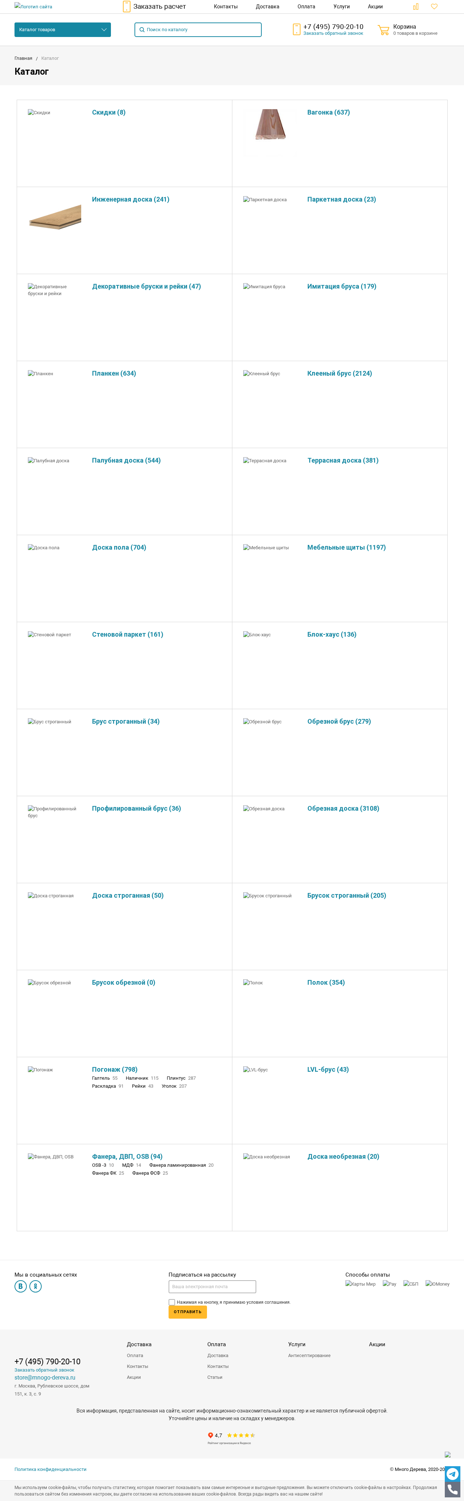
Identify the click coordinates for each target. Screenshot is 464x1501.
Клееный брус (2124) (339, 373)
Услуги (297, 1344)
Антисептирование (309, 1355)
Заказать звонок (333, 33)
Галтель (104, 1078)
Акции (134, 1377)
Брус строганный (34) (126, 721)
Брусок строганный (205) (346, 895)
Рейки (142, 1086)
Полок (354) (326, 982)
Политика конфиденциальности (50, 1469)
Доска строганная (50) (128, 895)
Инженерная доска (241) (131, 199)
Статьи (215, 1377)
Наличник (142, 1078)
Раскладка (108, 1086)
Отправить (188, 1312)
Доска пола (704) (119, 547)
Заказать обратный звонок (44, 1370)
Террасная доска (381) (343, 460)
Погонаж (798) (115, 1069)
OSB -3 (103, 1165)
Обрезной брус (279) (339, 721)
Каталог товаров (37, 29)
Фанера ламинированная (181, 1165)
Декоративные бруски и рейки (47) (146, 286)
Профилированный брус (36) (136, 808)
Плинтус (181, 1078)
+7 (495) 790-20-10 (333, 27)
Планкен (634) (114, 373)
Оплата (135, 1355)
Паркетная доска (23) (341, 199)
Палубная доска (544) (126, 460)
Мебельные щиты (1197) (346, 547)
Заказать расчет (159, 6)
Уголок (174, 1086)
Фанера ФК (108, 1173)
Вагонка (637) (328, 112)
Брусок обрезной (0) (124, 982)
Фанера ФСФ (150, 1173)
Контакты (137, 1366)
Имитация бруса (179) (342, 286)
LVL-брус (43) (328, 1069)
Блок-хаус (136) (332, 634)
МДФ (131, 1165)
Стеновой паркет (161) (127, 634)
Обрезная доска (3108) (343, 808)
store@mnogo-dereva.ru (44, 1377)
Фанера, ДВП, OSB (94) (127, 1156)
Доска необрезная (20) (343, 1156)
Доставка (139, 1344)
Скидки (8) (109, 112)
